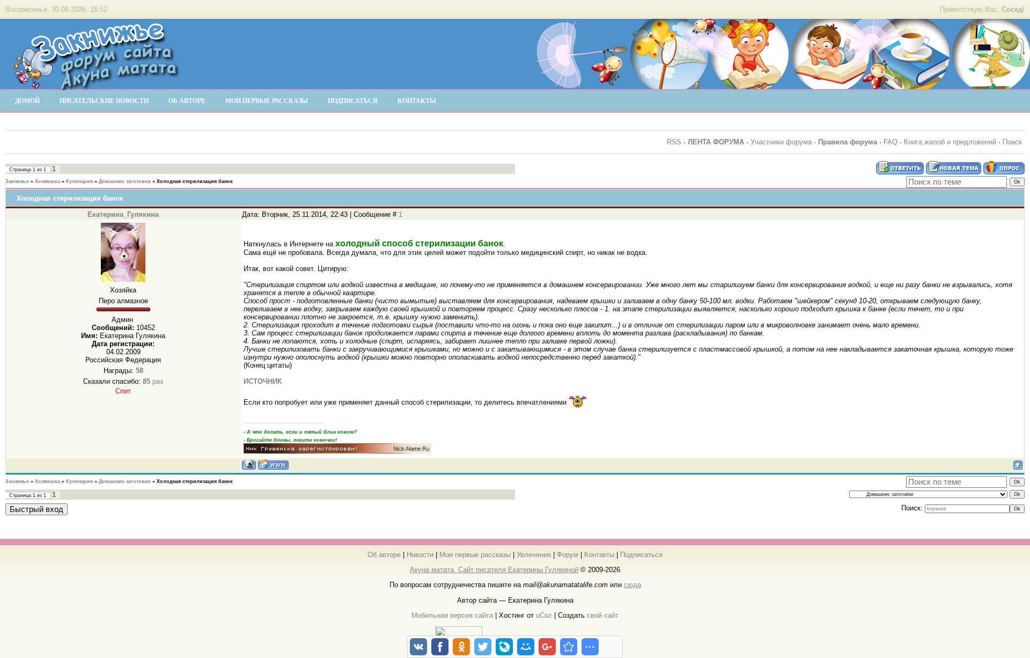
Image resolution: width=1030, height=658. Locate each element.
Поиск (1012, 142)
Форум (567, 555)
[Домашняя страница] (273, 464)
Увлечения (534, 555)
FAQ (890, 142)
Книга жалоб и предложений (950, 142)
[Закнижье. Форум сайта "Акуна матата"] (96, 85)
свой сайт (603, 615)
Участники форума (781, 142)
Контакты (599, 555)
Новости (420, 555)
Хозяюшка (47, 181)
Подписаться (641, 555)
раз (153, 381)
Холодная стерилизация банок (195, 181)
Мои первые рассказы (475, 555)
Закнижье (17, 181)
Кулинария (79, 181)
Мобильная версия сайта (452, 615)
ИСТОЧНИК (263, 381)
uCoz (544, 615)
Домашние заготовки (125, 181)
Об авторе (384, 555)
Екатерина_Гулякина (123, 214)
